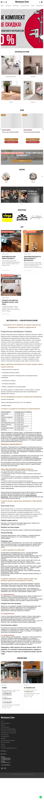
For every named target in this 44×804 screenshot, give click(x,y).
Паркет (32, 5)
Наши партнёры (5, 734)
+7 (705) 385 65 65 (6, 693)
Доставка (3, 738)
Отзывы (3, 744)
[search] (4, 2)
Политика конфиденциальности (9, 748)
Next (42, 176)
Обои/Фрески (16, 5)
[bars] (1, 2)
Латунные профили (25, 5)
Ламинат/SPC (39, 5)
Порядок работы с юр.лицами (8, 732)
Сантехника (8, 5)
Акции (2, 5)
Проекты (3, 725)
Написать (22, 160)
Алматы (3, 757)
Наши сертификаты (5, 723)
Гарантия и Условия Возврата (8, 729)
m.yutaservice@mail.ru (5, 764)
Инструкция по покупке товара (8, 730)
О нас (2, 721)
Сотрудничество (5, 736)
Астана (3, 761)
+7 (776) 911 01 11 (28, 691)
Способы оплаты (5, 727)
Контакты (3, 746)
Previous (2, 176)
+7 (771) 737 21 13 (6, 694)
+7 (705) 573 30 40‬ (6, 698)
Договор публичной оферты (8, 740)
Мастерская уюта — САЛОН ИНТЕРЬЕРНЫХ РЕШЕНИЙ (22, 321)
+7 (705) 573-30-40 (6, 759)
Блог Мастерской (5, 742)
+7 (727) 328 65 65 (6, 702)
